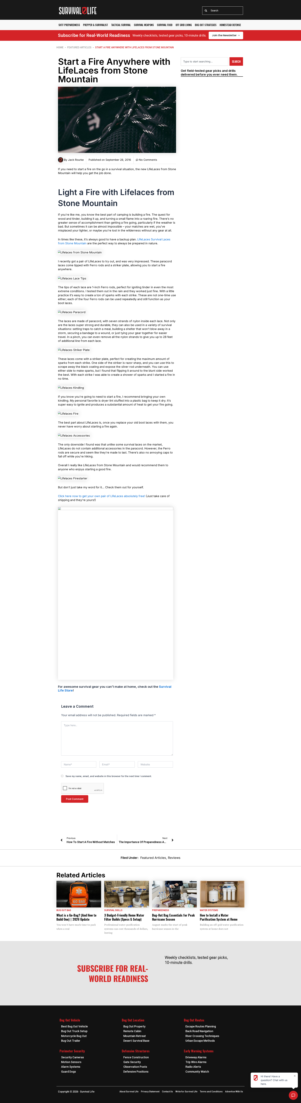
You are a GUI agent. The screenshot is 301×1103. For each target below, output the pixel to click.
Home (59, 47)
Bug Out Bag (63, 910)
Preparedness (160, 910)
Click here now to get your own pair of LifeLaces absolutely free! (101, 496)
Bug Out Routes (194, 1020)
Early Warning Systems (199, 1051)
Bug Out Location (133, 1020)
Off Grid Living (184, 25)
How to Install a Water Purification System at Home (219, 917)
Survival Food (164, 25)
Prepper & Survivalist (95, 25)
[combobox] (222, 10)
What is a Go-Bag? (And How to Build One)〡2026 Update (76, 917)
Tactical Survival (121, 25)
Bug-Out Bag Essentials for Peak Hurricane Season (173, 917)
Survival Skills (113, 910)
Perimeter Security (72, 1051)
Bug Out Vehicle (70, 1020)
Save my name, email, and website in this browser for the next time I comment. (109, 776)
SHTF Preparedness (69, 25)
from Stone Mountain (72, 243)
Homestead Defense (230, 25)
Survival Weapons (144, 25)
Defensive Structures (136, 1051)
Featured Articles (79, 47)
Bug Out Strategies (206, 25)
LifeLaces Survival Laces (153, 239)
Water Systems (209, 910)
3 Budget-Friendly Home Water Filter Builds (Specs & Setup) (124, 917)
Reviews (174, 858)
